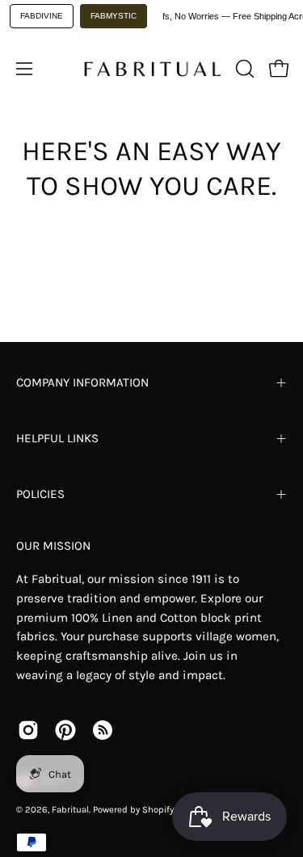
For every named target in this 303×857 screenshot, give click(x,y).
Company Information (82, 382)
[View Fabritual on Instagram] (28, 730)
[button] (243, 68)
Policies (40, 494)
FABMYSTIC (113, 15)
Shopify (158, 809)
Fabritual (70, 809)
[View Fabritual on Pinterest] (65, 730)
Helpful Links (57, 438)
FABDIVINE (41, 15)
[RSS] (102, 730)
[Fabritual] (152, 68)
